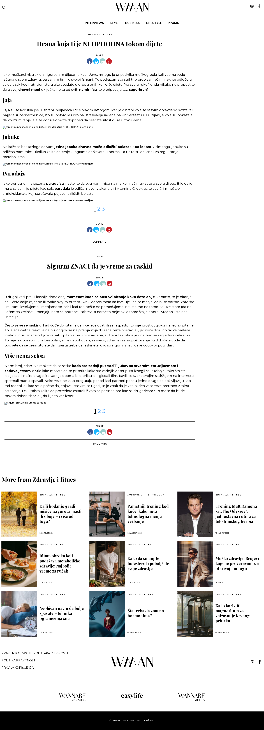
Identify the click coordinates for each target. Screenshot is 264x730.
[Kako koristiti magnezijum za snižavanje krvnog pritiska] (195, 614)
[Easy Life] (132, 698)
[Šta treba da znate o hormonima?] (107, 614)
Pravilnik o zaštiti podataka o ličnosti (34, 653)
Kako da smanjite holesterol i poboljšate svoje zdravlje (148, 563)
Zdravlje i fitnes (99, 34)
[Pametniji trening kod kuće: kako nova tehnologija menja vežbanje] (107, 514)
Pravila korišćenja (17, 667)
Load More (132, 457)
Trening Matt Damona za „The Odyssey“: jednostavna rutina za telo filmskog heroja (236, 514)
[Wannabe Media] (191, 700)
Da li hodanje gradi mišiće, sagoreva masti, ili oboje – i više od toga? (61, 514)
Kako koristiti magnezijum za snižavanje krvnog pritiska (233, 613)
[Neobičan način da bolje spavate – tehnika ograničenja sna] (19, 614)
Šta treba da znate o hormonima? (146, 613)
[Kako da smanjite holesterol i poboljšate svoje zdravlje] (107, 564)
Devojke (100, 257)
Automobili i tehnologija (146, 495)
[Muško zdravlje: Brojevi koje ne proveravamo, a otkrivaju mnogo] (195, 564)
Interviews (94, 23)
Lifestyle (154, 23)
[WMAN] (132, 11)
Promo (173, 23)
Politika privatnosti (18, 660)
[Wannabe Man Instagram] (252, 662)
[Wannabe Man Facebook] (260, 662)
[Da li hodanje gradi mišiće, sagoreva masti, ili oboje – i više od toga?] (19, 514)
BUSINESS (132, 23)
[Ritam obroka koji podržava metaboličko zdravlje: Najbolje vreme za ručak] (19, 564)
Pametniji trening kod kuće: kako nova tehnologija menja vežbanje (148, 514)
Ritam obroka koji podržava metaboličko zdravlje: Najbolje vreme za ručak (60, 563)
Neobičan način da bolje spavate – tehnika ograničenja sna (62, 613)
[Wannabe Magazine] (72, 700)
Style (114, 23)
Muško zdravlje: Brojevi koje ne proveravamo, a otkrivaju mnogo (237, 563)
